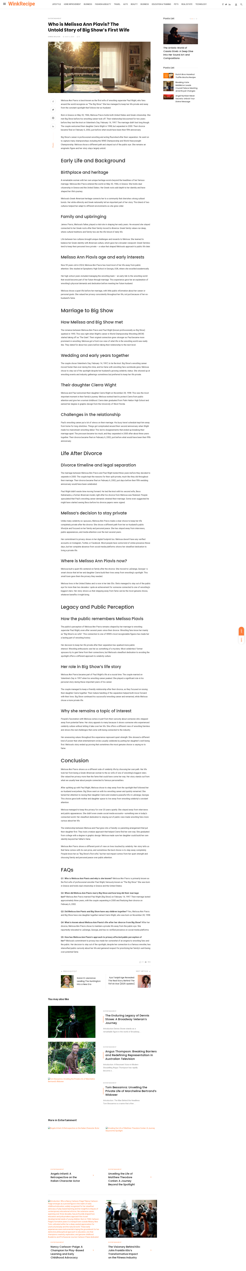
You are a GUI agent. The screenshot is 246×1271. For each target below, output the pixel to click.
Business (88, 4)
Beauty (134, 4)
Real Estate (186, 4)
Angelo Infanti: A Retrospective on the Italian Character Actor (65, 1177)
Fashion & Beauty (103, 4)
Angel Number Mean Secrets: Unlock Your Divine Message (185, 98)
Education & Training (161, 4)
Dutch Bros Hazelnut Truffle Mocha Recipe (186, 75)
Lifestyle (56, 4)
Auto (125, 4)
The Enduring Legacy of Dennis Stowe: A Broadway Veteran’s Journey (127, 1019)
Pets (176, 4)
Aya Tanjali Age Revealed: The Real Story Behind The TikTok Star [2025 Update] (121, 980)
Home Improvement (72, 4)
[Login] (236, 4)
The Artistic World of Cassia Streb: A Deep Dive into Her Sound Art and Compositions (178, 53)
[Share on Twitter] (53, 110)
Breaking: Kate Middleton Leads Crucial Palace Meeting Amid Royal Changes (186, 86)
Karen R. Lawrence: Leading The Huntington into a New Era (89, 981)
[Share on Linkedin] (53, 127)
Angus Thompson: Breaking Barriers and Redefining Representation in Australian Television (131, 1055)
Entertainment (54, 18)
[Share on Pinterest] (53, 118)
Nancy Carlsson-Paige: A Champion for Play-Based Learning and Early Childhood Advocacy (67, 1252)
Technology (201, 4)
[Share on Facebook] (53, 102)
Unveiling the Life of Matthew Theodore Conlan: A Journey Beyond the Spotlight (121, 1179)
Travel (117, 4)
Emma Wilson (54, 37)
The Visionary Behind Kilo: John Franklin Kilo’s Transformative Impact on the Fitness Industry (124, 1252)
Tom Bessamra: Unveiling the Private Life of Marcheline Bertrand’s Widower (130, 1091)
